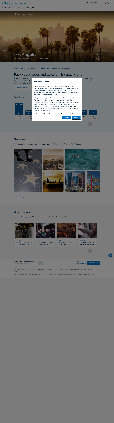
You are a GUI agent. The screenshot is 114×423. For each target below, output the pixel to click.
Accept (76, 117)
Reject (67, 117)
